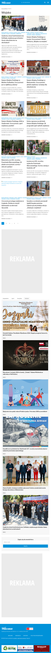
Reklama (10, 635)
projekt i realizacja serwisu (19, 638)
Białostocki (29, 76)
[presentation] (12, 23)
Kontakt (25, 635)
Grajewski (11, 197)
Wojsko (8, 33)
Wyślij (25, 546)
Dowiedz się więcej (6, 56)
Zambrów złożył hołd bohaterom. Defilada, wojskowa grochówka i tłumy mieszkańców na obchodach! (25, 528)
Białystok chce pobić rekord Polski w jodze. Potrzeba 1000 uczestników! (25, 411)
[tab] (5, 298)
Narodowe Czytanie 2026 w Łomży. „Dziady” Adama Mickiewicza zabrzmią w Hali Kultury (23, 373)
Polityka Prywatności (37, 635)
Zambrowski (18, 33)
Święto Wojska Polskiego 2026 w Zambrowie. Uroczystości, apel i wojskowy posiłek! (12, 123)
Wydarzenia (12, 33)
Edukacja (32, 32)
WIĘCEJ (4, 339)
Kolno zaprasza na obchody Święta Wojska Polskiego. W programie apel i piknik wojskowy (38, 123)
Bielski (2, 76)
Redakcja (18, 635)
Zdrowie (18, 198)
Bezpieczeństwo (5, 32)
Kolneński (45, 117)
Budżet (28, 32)
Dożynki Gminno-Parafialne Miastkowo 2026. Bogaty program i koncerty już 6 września (25, 334)
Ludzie (19, 32)
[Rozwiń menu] (48, 2)
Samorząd (23, 32)
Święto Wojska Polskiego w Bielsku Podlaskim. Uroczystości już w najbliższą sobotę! (12, 82)
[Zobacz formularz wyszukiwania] (45, 2)
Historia (11, 32)
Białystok (35, 76)
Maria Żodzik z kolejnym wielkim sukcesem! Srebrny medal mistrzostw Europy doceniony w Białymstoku (24, 489)
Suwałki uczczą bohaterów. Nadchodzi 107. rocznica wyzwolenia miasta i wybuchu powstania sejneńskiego (25, 449)
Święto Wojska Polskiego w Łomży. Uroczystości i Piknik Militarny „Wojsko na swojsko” (37, 39)
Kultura (15, 32)
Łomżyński (29, 33)
